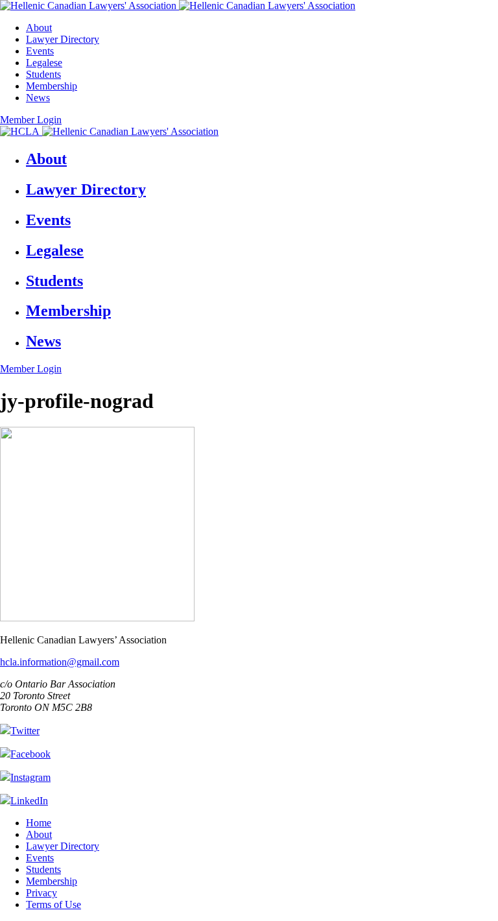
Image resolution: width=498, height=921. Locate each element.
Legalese (44, 62)
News (38, 97)
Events (40, 50)
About (39, 27)
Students (43, 74)
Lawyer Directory (62, 39)
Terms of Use (53, 904)
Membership (51, 85)
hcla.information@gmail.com (59, 661)
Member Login (31, 119)
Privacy (41, 892)
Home (38, 822)
